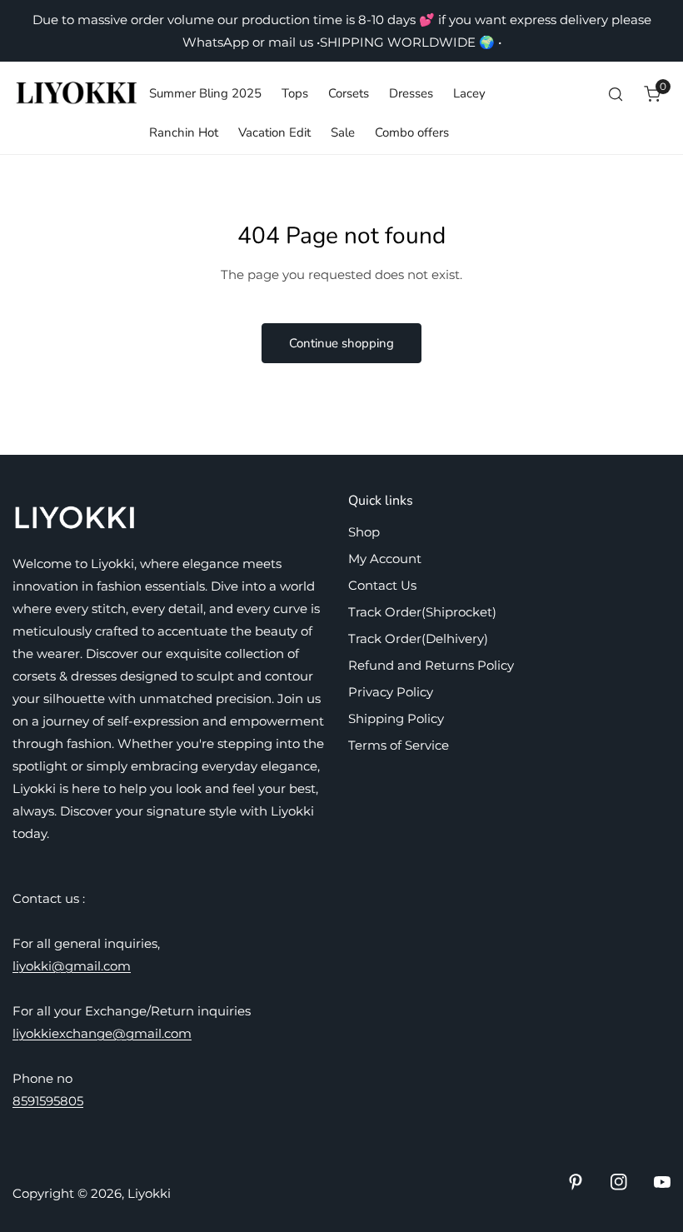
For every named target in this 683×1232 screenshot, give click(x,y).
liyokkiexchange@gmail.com (102, 1033)
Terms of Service (398, 745)
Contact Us (382, 585)
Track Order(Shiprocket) (422, 612)
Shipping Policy (396, 718)
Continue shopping (341, 343)
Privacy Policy (390, 692)
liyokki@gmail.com (71, 966)
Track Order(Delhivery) (418, 638)
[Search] (615, 94)
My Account (384, 558)
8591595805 (47, 1101)
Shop (364, 532)
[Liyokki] (77, 94)
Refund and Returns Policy (431, 665)
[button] (652, 94)
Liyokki (149, 1193)
